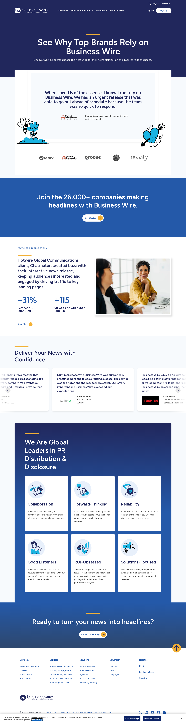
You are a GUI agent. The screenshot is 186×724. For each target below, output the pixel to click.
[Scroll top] (176, 648)
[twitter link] (140, 712)
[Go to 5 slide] (139, 158)
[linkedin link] (146, 712)
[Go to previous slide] (8, 390)
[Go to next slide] (178, 390)
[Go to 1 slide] (46, 158)
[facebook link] (158, 712)
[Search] (150, 4)
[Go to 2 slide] (70, 158)
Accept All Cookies (151, 719)
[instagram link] (164, 712)
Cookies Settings (132, 719)
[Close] (181, 719)
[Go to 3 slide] (93, 158)
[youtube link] (152, 712)
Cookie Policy (37, 720)
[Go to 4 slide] (116, 158)
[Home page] (31, 10)
